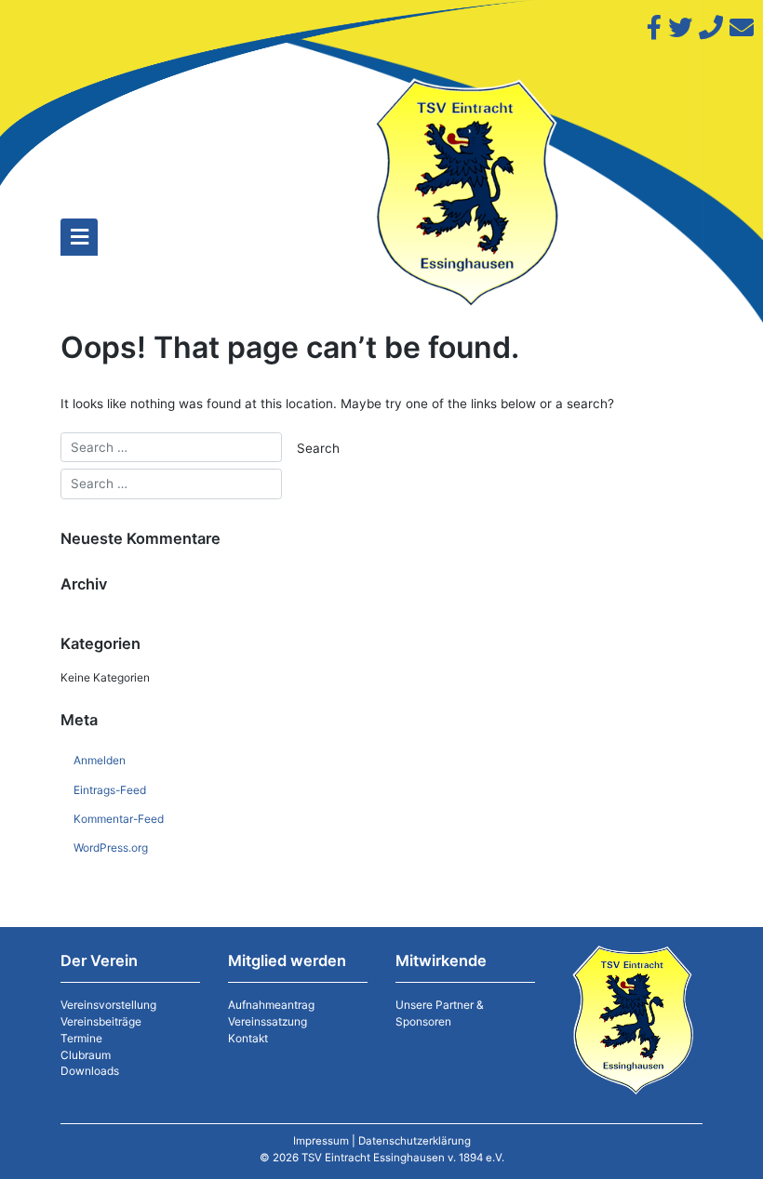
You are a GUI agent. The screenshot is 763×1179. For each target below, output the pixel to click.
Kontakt (248, 1038)
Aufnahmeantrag (271, 1005)
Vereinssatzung (267, 1021)
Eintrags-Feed (110, 790)
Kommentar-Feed (119, 819)
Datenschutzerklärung (414, 1140)
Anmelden (100, 760)
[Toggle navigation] (79, 237)
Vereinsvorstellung (108, 1005)
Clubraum (85, 1055)
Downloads (89, 1071)
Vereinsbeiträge (100, 1021)
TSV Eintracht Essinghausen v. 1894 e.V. (402, 1157)
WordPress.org (111, 847)
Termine (81, 1038)
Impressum (321, 1140)
